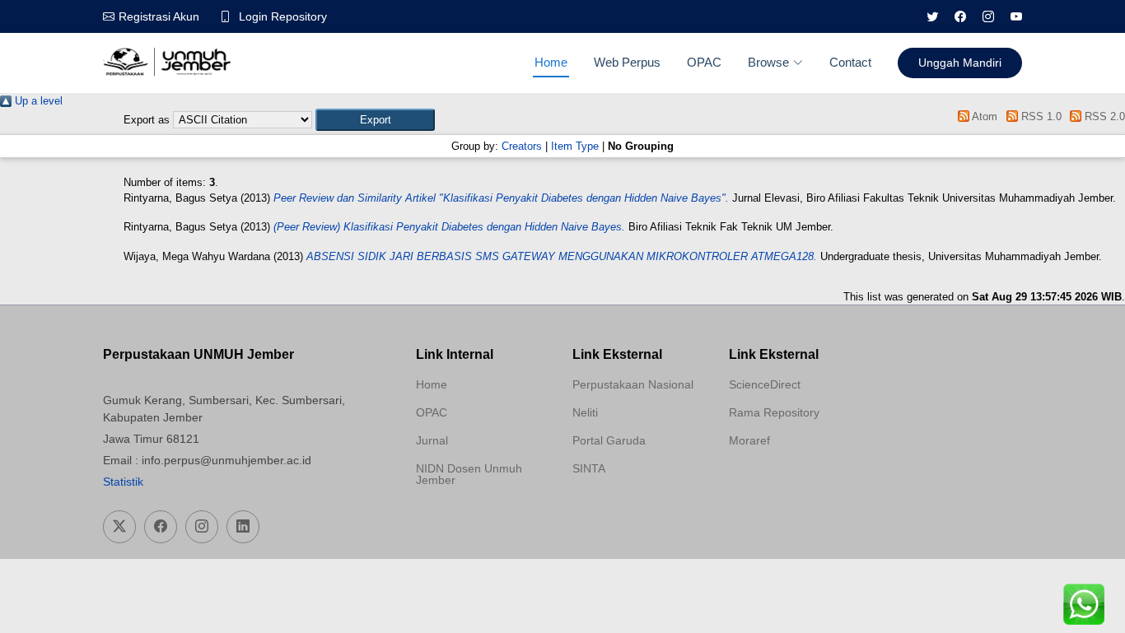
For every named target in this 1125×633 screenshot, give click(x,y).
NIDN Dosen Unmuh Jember (469, 474)
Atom (983, 116)
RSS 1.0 (1039, 116)
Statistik (123, 481)
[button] (375, 120)
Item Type (575, 146)
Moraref (749, 440)
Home (550, 62)
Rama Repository (774, 412)
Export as (147, 120)
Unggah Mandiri (959, 62)
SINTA (588, 468)
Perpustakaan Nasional (632, 384)
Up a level (37, 101)
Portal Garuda (609, 440)
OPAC (704, 62)
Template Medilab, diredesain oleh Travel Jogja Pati (630, 508)
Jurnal (432, 440)
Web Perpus (627, 62)
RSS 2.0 (1103, 116)
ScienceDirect (765, 384)
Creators (522, 146)
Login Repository (283, 16)
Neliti (585, 412)
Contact (850, 62)
